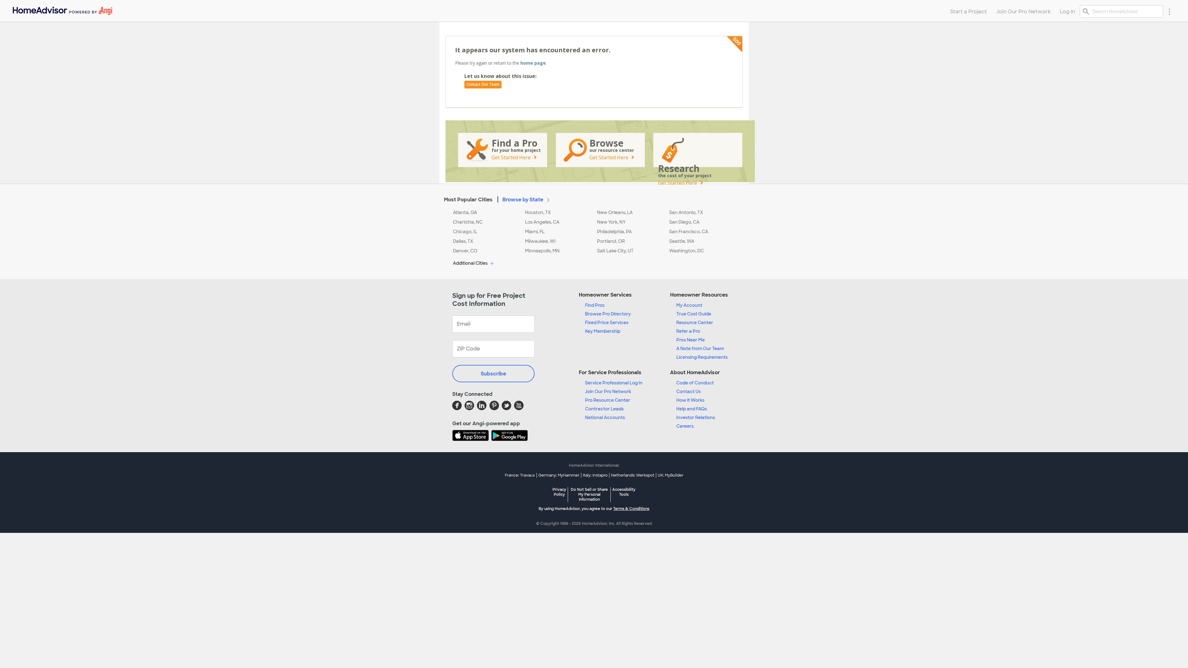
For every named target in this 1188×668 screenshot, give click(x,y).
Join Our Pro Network (608, 391)
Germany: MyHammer (558, 475)
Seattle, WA (681, 241)
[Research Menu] (1169, 11)
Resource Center (694, 322)
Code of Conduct (695, 383)
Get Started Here (511, 157)
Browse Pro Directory (608, 314)
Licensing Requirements (702, 357)
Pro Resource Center (607, 400)
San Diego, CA (684, 222)
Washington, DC (686, 251)
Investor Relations (695, 417)
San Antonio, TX (686, 212)
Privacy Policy (559, 492)
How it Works (690, 400)
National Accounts (605, 417)
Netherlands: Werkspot (632, 475)
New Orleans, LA (615, 212)
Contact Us (688, 391)
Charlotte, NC (468, 222)
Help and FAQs (691, 409)
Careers (685, 426)
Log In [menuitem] (1067, 11)
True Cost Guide (693, 314)
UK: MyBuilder (670, 475)
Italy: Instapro (595, 475)
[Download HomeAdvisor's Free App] (471, 436)
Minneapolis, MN (542, 251)
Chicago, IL (465, 231)
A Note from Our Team (700, 348)
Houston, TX (538, 212)
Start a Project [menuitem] (968, 11)
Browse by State (523, 199)
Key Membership (602, 331)
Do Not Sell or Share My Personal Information (589, 494)
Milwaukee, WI (540, 241)
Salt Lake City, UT (615, 251)
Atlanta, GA (465, 212)
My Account (689, 305)
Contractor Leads (604, 409)
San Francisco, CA (688, 231)
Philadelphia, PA (614, 231)
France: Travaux (520, 475)
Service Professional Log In (614, 383)
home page (533, 63)
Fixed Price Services (606, 322)
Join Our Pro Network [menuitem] (1023, 11)
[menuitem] (62, 9)
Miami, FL (534, 231)
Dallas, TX (463, 241)
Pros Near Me (690, 340)
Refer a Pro (688, 331)
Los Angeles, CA (542, 222)
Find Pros (595, 305)
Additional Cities (471, 263)
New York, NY (611, 222)
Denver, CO (465, 251)
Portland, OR (611, 241)
